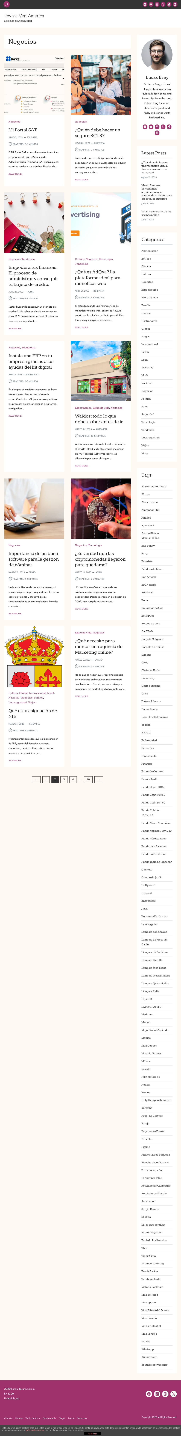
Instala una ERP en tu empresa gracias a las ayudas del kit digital (30, 361)
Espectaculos (83, 408)
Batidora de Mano (152, 569)
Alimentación (149, 251)
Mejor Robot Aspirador (155, 1030)
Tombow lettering (152, 1263)
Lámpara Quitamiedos (155, 983)
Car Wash (147, 631)
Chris (144, 662)
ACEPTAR (92, 1434)
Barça (144, 553)
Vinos (144, 453)
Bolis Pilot (147, 615)
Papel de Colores (152, 1115)
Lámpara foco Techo (154, 968)
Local (50, 693)
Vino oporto (148, 1302)
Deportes (147, 282)
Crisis (144, 693)
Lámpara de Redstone (154, 952)
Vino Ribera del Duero (155, 1310)
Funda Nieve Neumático (156, 823)
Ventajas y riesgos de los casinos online (156, 213)
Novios (145, 1092)
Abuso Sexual (150, 502)
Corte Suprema (150, 686)
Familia (145, 305)
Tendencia (28, 259)
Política (38, 697)
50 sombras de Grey (153, 486)
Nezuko (146, 1069)
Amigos (146, 517)
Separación (148, 1201)
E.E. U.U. (146, 732)
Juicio (144, 908)
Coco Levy (148, 678)
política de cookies (35, 1430)
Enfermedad (149, 740)
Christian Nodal (150, 670)
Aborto (145, 494)
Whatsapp (147, 1349)
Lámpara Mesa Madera (155, 975)
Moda (144, 375)
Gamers (146, 313)
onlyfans (146, 1108)
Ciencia (146, 266)
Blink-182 (147, 592)
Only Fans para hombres (156, 1100)
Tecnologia (106, 259)
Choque (146, 654)
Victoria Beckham (152, 1287)
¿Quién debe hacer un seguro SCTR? (97, 132)
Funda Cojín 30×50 (153, 787)
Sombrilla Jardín (151, 1232)
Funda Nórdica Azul (153, 838)
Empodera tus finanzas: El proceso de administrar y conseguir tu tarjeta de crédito (33, 276)
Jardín (145, 352)
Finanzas (146, 764)
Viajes (32, 702)
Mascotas (147, 367)
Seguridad (147, 414)
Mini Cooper (149, 1045)
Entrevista (147, 748)
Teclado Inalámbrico (154, 1240)
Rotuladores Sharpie (154, 1193)
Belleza (146, 258)
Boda (144, 600)
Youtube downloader (154, 1365)
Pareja (145, 1123)
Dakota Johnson (151, 701)
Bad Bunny (148, 545)
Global (23, 693)
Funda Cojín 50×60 (153, 802)
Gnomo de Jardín (151, 877)
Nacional (13, 697)
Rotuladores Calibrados (156, 1185)
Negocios (14, 121)
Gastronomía (149, 321)
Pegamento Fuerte (153, 1131)
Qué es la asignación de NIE (32, 713)
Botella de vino (150, 623)
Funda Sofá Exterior (153, 854)
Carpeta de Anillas (152, 647)
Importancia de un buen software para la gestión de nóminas (33, 559)
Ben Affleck (148, 577)
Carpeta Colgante (152, 639)
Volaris (145, 1341)
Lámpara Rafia (150, 991)
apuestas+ (147, 525)
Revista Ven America (24, 15)
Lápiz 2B (146, 999)
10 (88, 779)
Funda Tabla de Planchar (156, 862)
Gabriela (146, 869)
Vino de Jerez (149, 1294)
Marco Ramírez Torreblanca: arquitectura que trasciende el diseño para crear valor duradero (156, 192)
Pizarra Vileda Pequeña (155, 1154)
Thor (144, 1248)
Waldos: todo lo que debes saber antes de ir (99, 419)
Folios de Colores (152, 771)
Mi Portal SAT (22, 130)
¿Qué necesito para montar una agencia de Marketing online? (98, 646)
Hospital (146, 893)
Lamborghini (149, 924)
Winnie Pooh (149, 1357)
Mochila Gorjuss (151, 1053)
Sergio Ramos (150, 1209)
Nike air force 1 (150, 1077)
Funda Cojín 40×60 (153, 795)
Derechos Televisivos (154, 717)
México (146, 1038)
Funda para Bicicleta (154, 846)
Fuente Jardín (149, 779)
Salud (144, 406)
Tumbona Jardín (151, 1279)
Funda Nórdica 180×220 (156, 831)
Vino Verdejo (149, 1333)
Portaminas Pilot (151, 1178)
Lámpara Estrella (151, 960)
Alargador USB (150, 510)
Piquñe (145, 1147)
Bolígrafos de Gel (152, 608)
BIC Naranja (148, 584)
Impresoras (148, 901)
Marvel (145, 1022)
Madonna (147, 1014)
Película (146, 1139)
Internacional (37, 693)
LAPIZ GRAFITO (151, 1007)
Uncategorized (17, 702)
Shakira (146, 1217)
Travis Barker (149, 1271)
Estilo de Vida (101, 408)
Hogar (145, 336)
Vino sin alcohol (151, 1326)
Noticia (145, 1084)
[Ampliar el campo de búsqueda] (7, 4)
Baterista (146, 561)
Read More (15, 174)
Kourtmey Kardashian (154, 916)
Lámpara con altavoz (154, 932)
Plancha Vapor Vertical (155, 1162)
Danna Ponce (149, 709)
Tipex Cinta (148, 1256)
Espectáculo (149, 756)
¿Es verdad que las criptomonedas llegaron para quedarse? (100, 559)
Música (145, 1061)
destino (146, 725)
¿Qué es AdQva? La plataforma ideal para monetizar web (97, 277)
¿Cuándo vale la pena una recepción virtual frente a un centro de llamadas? (154, 167)
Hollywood (148, 885)
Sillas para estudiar (153, 1224)
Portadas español (152, 1170)
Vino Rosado (149, 1318)
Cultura (79, 259)
